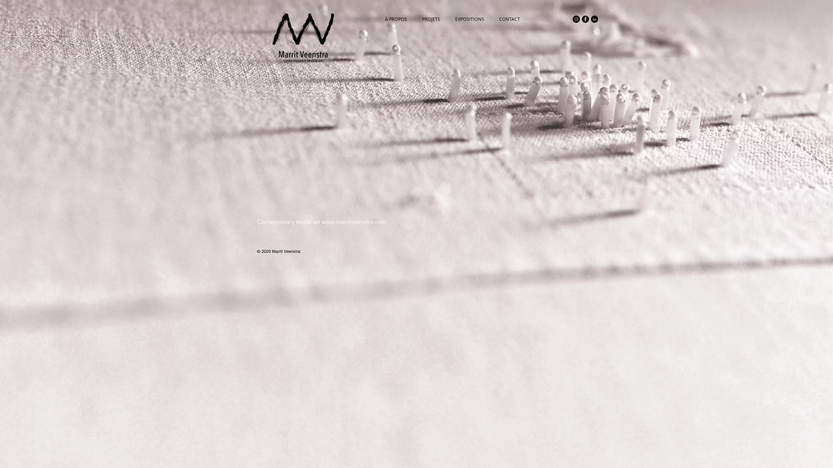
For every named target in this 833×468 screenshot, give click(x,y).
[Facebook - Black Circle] (585, 19)
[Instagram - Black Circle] (576, 19)
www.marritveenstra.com (353, 222)
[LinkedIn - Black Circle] (594, 19)
